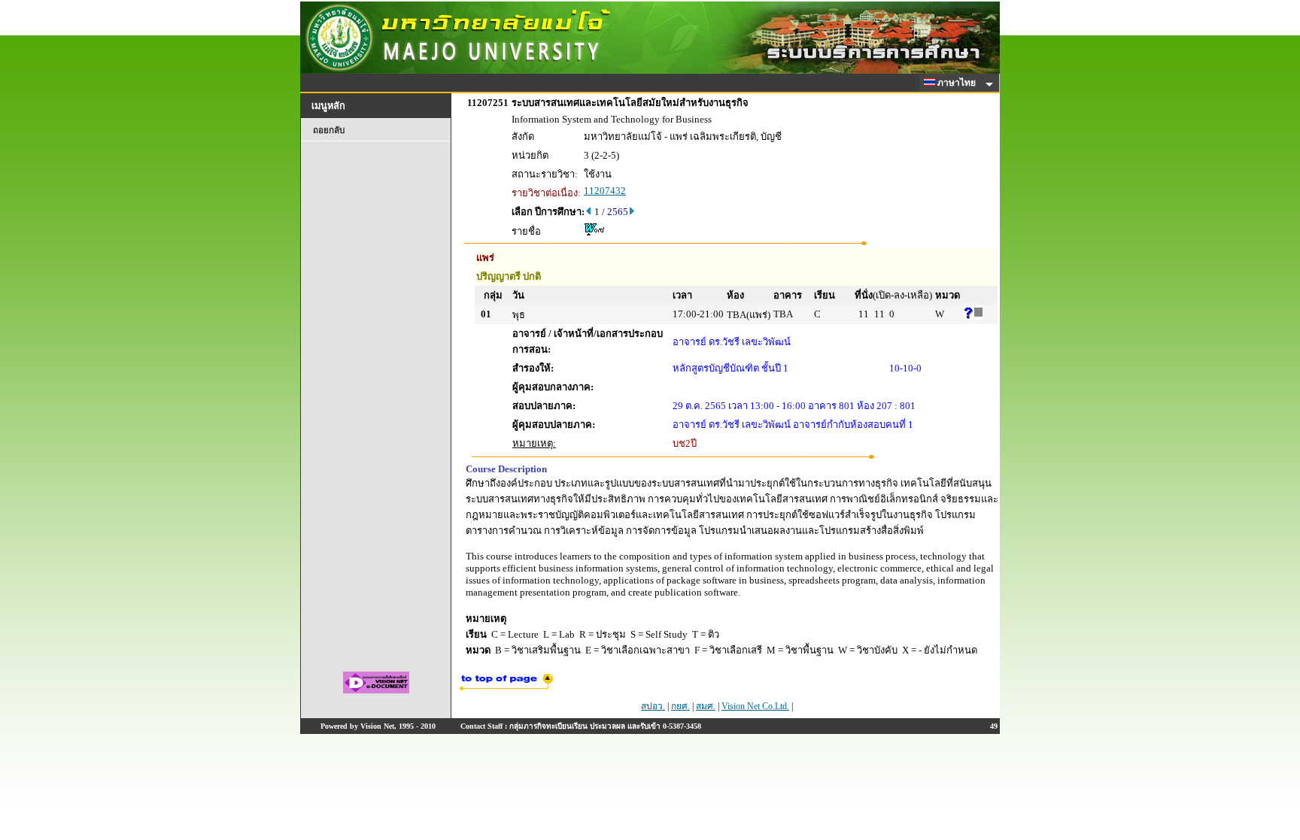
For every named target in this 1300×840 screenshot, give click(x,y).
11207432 (605, 190)
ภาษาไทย (957, 82)
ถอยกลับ (329, 130)
